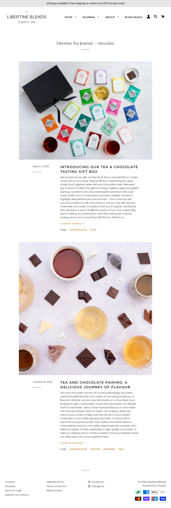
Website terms (55, 482)
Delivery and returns (17, 494)
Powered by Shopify (154, 485)
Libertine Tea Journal (75, 43)
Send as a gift (13, 490)
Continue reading (71, 223)
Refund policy (55, 490)
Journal (89, 17)
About (110, 17)
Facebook (97, 482)
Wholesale (133, 17)
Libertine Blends (156, 482)
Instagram (97, 486)
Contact (10, 482)
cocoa (95, 449)
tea (121, 449)
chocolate (78, 229)
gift (93, 229)
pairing (109, 449)
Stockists (10, 486)
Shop (69, 17)
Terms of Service (56, 486)
